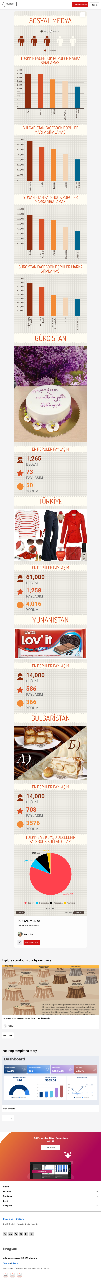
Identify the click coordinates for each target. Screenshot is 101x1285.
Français (34, 1224)
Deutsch (12, 1224)
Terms (6, 1263)
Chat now (20, 1219)
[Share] (19, 942)
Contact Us (8, 1219)
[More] (82, 14)
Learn (6, 1201)
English (5, 1224)
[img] (34, 41)
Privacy (14, 1263)
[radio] (44, 31)
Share (21, 912)
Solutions (7, 1196)
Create (6, 1186)
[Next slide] (10, 1035)
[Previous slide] (4, 1035)
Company (7, 1205)
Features (7, 1191)
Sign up (95, 5)
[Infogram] (9, 5)
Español (27, 1224)
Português (20, 1224)
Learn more (50, 1147)
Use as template (80, 5)
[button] (50, 50)
